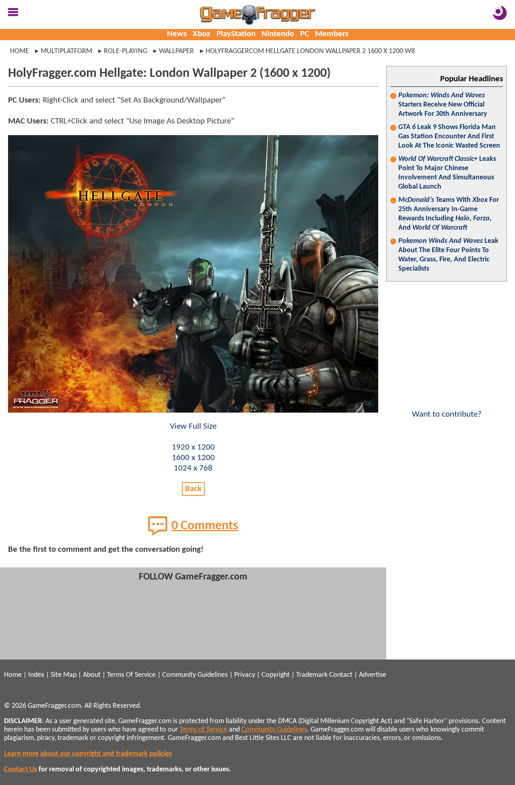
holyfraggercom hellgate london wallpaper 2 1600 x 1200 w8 (310, 51)
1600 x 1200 (193, 458)
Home (19, 51)
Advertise (372, 675)
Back (193, 489)
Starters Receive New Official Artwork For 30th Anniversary (442, 105)
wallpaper (176, 51)
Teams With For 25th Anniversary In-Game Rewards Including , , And (448, 214)
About (92, 675)
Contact (340, 675)
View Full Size (193, 426)
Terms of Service (203, 729)
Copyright (276, 675)
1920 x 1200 (193, 447)
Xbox (201, 34)
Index (36, 675)
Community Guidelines (195, 675)
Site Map (63, 675)
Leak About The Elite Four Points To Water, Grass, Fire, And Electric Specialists (448, 255)
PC (304, 34)
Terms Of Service (131, 675)
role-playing (125, 51)
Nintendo (278, 34)
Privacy (244, 675)
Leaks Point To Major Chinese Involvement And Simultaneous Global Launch (447, 173)
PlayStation (235, 34)
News (177, 34)
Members (331, 34)
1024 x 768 (193, 468)
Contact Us (20, 769)
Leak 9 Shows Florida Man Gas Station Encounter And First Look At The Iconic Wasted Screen (449, 136)
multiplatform (66, 51)
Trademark (312, 675)
